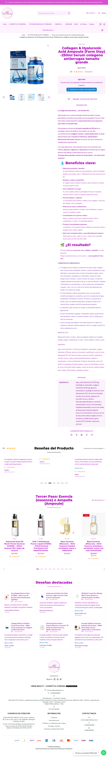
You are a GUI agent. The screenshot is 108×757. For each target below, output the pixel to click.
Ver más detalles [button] (54, 709)
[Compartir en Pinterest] (87, 435)
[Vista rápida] (22, 525)
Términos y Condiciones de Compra (54, 723)
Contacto (54, 717)
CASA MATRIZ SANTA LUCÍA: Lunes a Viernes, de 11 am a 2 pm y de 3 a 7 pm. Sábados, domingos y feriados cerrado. (19, 719)
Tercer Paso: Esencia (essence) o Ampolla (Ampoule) (67, 35)
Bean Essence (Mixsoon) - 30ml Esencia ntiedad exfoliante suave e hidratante (67, 546)
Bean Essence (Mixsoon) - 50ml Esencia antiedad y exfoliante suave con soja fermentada (93, 546)
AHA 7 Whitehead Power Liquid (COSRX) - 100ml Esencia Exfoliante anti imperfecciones (41, 546)
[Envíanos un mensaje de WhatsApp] (103, 752)
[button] (41, 483)
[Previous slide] (4, 97)
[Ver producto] (7, 597)
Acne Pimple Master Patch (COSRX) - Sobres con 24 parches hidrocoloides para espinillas (20, 596)
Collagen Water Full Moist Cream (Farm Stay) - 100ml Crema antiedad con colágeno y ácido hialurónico (21, 626)
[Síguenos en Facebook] (104, 24)
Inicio (23, 35)
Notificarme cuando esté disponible (82, 89)
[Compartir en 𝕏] (76, 435)
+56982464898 (55, 693)
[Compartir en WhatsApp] (81, 435)
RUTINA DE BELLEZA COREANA (38, 35)
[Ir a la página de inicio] (7, 13)
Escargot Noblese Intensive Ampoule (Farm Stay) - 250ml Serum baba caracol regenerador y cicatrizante (91, 626)
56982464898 (89, 730)
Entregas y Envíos (54, 726)
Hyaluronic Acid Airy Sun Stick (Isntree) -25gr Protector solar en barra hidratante (57, 595)
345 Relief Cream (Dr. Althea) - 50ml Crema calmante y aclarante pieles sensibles (92, 595)
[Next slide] (48, 97)
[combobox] (54, 13)
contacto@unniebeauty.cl (55, 690)
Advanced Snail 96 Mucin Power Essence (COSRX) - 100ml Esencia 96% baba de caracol (14, 546)
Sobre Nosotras (54, 720)
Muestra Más (79, 468)
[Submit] (69, 13)
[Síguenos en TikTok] (102, 30)
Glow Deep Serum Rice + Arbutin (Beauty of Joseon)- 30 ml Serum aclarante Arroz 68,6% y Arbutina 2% (57, 626)
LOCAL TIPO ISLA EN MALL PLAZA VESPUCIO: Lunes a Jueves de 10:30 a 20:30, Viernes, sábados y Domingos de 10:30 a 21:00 (19, 726)
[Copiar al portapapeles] (92, 435)
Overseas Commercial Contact (54, 729)
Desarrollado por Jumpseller (63, 749)
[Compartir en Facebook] (71, 435)
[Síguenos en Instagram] (100, 24)
